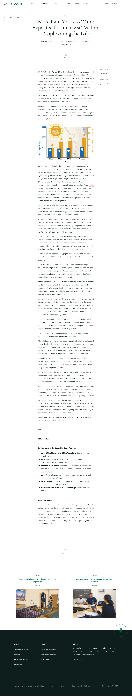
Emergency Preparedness (48, 649)
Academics (44, 3)
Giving (85, 3)
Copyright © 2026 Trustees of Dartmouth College (29, 686)
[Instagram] (112, 686)
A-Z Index (63, 686)
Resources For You (113, 3)
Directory (17, 654)
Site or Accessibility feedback (81, 686)
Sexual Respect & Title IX (22, 660)
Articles (66, 16)
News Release (65, 554)
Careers (43, 644)
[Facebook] (103, 686)
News (77, 3)
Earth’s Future (43, 84)
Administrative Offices (21, 649)
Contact (16, 644)
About (68, 3)
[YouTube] (116, 686)
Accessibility (45, 660)
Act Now (77, 659)
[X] (108, 686)
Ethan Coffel (73, 106)
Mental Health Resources (48, 654)
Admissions (32, 3)
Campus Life (57, 3)
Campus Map (18, 665)
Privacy (52, 686)
